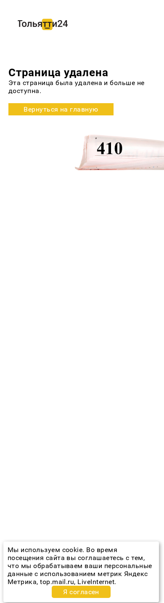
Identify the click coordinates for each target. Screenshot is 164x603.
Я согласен (81, 592)
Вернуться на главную (61, 109)
